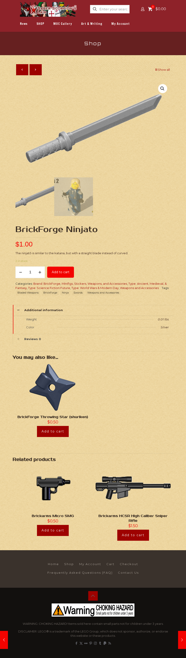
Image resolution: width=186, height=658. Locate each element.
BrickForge (50, 292)
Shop (69, 564)
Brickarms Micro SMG (53, 516)
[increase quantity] (40, 272)
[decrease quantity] (20, 272)
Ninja (65, 292)
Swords (78, 292)
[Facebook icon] (76, 643)
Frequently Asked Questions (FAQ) (80, 572)
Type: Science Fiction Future (49, 288)
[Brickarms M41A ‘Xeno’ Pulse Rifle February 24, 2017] (182, 640)
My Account (90, 564)
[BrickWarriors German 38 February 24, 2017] (4, 640)
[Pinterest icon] (90, 643)
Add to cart (60, 272)
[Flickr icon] (86, 643)
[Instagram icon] (95, 643)
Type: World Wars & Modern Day (95, 288)
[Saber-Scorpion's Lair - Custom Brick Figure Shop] (49, 9)
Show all (164, 69)
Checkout (129, 564)
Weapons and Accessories (139, 288)
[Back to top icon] (93, 596)
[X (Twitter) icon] (81, 643)
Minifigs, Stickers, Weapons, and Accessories (94, 283)
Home (53, 564)
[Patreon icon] (105, 643)
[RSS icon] (109, 643)
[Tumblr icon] (100, 643)
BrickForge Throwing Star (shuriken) (52, 417)
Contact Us (128, 572)
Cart (110, 564)
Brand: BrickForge (46, 283)
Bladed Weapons (28, 292)
